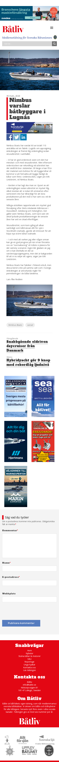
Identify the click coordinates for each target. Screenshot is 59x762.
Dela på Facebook (9, 137)
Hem (29, 650)
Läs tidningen (29, 670)
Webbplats (9, 593)
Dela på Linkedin (23, 137)
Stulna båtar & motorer (29, 656)
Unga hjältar (29, 664)
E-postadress (11, 577)
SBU (29, 659)
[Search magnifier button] (54, 43)
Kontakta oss (29, 667)
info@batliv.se (29, 684)
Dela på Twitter (16, 137)
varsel (30, 325)
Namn (6, 563)
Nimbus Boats (15, 325)
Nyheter (29, 653)
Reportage (29, 661)
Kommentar (10, 530)
